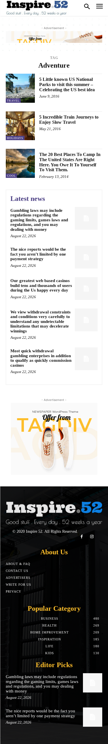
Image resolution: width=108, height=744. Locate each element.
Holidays (15, 138)
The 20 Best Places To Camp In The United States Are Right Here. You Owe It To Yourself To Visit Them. (70, 162)
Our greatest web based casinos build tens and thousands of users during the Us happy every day (41, 285)
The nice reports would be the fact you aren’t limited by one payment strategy (38, 254)
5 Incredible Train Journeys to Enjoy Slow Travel (68, 120)
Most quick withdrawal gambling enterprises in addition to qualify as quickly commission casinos (40, 358)
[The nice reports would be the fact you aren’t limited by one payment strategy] (86, 257)
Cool (11, 175)
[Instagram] (92, 536)
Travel (13, 100)
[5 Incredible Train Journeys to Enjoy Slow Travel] (20, 125)
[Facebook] (81, 536)
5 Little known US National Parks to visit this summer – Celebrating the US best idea (67, 84)
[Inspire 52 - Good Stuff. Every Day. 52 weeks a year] (37, 8)
